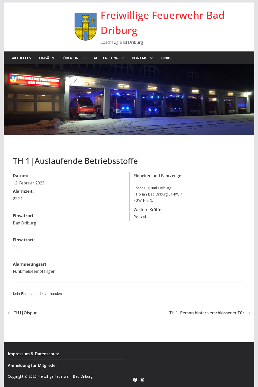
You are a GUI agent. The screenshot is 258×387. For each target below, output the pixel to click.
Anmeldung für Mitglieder (32, 365)
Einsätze (47, 58)
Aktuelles (21, 58)
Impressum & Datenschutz (33, 354)
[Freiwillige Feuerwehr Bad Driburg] (129, 67)
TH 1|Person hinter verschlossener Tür (206, 313)
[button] (83, 58)
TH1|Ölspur (25, 313)
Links (166, 58)
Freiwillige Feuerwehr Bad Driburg (65, 376)
